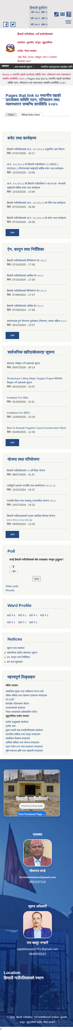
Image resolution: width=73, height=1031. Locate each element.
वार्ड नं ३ (44, 615)
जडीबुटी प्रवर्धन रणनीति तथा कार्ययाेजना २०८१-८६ (31, 485)
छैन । (15, 571)
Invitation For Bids (17, 397)
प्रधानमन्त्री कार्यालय (15, 707)
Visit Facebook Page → (31, 814)
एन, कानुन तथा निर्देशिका (18, 657)
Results (10, 590)
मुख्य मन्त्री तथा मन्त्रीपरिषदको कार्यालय (24, 730)
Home (5, 74)
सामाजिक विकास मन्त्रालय (18, 738)
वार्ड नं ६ (22, 615)
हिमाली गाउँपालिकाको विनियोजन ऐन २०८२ (26, 260)
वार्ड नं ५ (33, 615)
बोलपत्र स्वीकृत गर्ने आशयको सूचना (23, 363)
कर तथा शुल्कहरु (15, 661)
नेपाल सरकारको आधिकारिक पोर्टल (21, 711)
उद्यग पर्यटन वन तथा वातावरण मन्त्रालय (24, 746)
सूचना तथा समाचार (16, 647)
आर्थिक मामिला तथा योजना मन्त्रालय (22, 742)
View (11, 114)
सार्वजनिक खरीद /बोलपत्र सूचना (22, 652)
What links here (32, 114)
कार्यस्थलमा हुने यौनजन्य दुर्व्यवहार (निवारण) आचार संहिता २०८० (37, 320)
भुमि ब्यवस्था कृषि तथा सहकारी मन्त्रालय (24, 750)
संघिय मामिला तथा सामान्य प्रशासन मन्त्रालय (26, 695)
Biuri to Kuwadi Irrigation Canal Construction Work (36, 427)
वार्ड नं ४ (33, 622)
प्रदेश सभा (11, 725)
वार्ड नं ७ (11, 615)
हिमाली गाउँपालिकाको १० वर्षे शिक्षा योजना (26, 470)
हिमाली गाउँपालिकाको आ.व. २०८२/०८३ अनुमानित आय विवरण (36, 149)
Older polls (12, 586)
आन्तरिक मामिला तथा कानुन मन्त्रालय (23, 734)
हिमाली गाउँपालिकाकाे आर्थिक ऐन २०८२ (25, 305)
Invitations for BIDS (18, 412)
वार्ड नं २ (11, 622)
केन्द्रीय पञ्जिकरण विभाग (17, 703)
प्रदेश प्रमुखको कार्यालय (17, 721)
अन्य (12, 232)
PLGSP (10, 699)
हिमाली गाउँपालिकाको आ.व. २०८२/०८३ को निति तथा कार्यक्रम (36, 202)
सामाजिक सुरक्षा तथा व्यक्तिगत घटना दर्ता (24, 691)
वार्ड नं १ (22, 622)
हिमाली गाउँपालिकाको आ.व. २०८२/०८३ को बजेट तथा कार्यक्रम (36, 217)
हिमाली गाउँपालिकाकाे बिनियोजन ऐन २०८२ (26, 290)
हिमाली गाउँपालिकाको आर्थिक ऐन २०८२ (25, 275)
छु (13, 566)
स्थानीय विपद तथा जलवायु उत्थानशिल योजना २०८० (31, 500)
